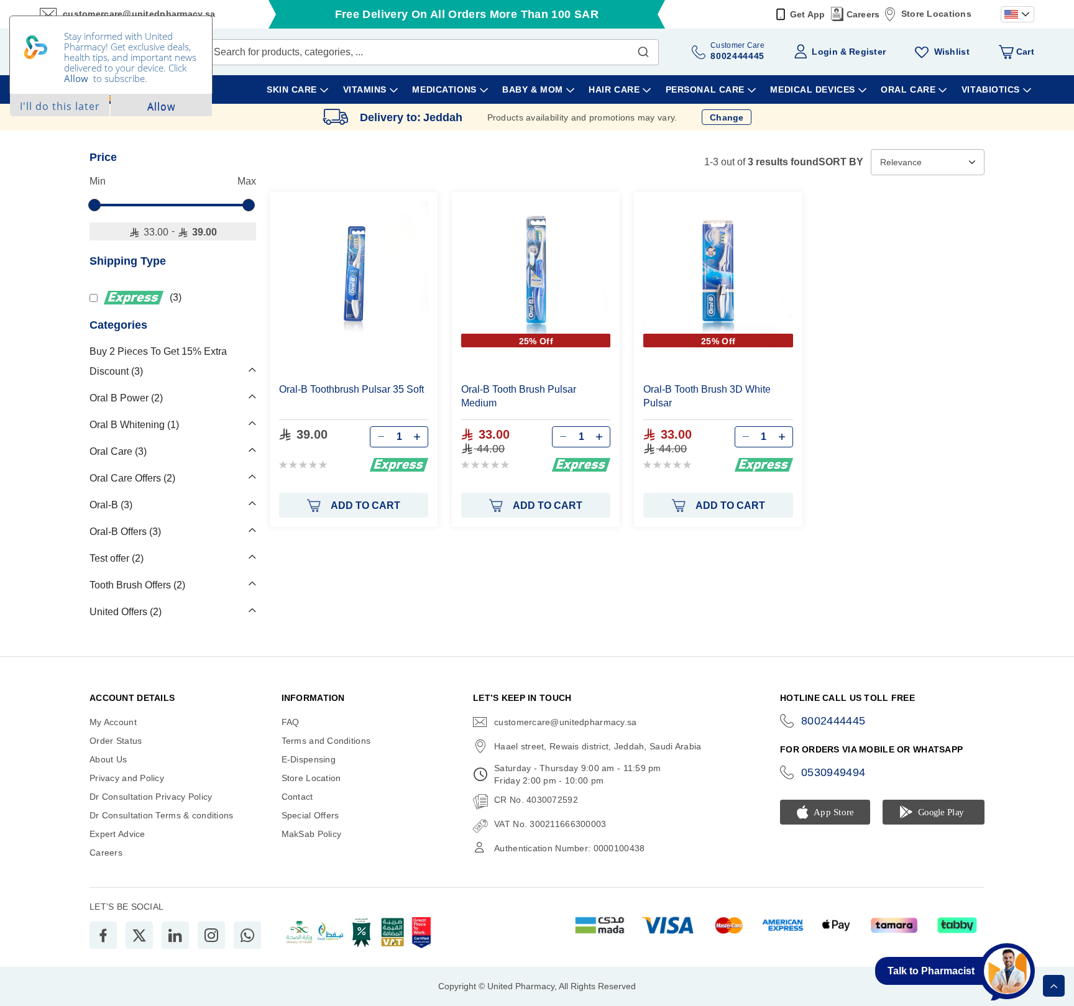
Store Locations (936, 14)
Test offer (115, 558)
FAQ (291, 722)
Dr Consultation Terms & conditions (162, 815)
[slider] (94, 205)
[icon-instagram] (211, 935)
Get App (807, 14)
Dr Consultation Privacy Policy (151, 797)
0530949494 (833, 772)
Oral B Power (125, 398)
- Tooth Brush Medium (518, 396)
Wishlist (952, 52)
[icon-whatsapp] (247, 935)
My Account (113, 722)
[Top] (1054, 986)
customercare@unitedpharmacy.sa (565, 722)
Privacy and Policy (127, 778)
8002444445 (833, 721)
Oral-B (109, 505)
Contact (297, 797)
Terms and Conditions (326, 741)
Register (867, 52)
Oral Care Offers (131, 478)
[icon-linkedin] (175, 935)
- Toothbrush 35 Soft (351, 389)
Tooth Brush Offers (136, 585)
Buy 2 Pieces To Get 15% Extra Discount (158, 361)
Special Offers (310, 815)
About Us (108, 759)
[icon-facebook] (103, 935)
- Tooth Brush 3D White (707, 396)
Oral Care (117, 451)
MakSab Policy (312, 834)
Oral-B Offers (124, 531)
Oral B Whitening (133, 424)
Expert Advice (117, 834)
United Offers (124, 611)
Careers (863, 14)
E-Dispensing (309, 759)
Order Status (116, 741)
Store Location (311, 778)
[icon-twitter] (139, 935)
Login (824, 52)
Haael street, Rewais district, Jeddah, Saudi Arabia (597, 746)
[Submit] (643, 49)
